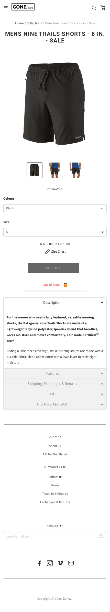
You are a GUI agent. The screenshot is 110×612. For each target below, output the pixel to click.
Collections (34, 23)
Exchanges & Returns (55, 502)
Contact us (55, 477)
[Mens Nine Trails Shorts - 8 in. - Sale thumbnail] (34, 170)
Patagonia (55, 189)
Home (19, 23)
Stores (55, 485)
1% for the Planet (55, 454)
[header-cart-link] (102, 8)
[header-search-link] (94, 8)
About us (55, 446)
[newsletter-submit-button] (101, 536)
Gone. (67, 598)
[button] (54, 302)
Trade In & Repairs (55, 493)
